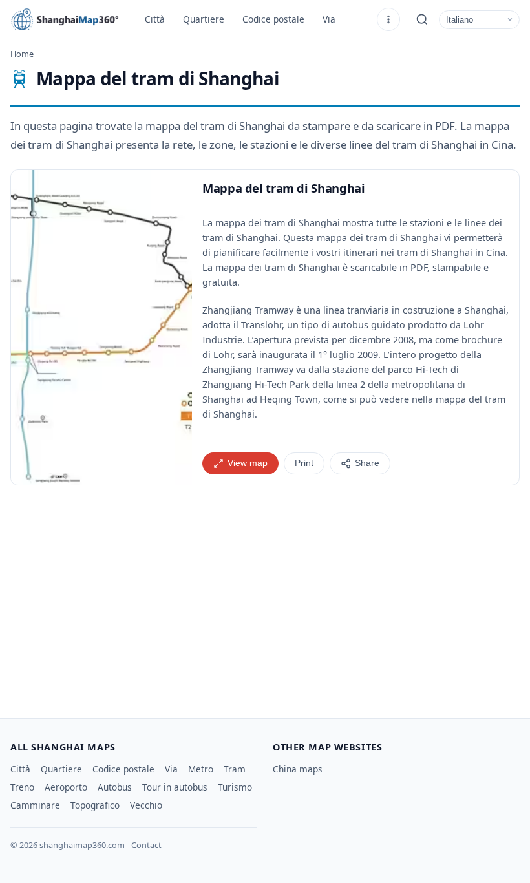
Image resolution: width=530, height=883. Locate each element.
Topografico (95, 805)
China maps (298, 769)
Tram (235, 769)
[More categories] (388, 19)
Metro (200, 769)
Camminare (35, 805)
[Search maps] (422, 19)
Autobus (115, 787)
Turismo (235, 787)
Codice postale (273, 19)
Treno (22, 787)
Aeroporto (66, 787)
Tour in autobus (174, 787)
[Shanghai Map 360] (68, 19)
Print (304, 463)
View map (248, 463)
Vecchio (146, 805)
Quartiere (203, 19)
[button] (101, 327)
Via (329, 19)
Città (155, 19)
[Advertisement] (265, 596)
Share (367, 463)
